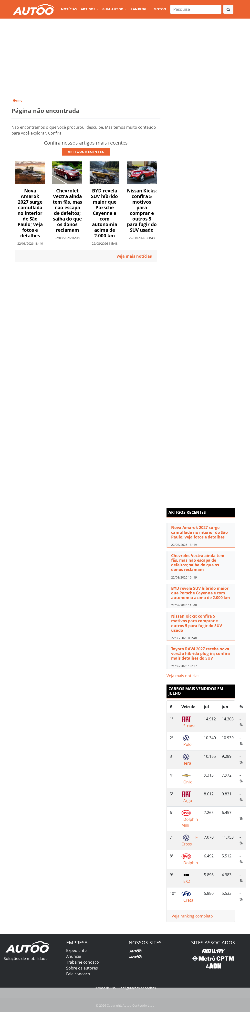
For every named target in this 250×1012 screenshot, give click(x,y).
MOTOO (160, 9)
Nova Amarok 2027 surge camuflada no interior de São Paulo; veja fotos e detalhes (30, 213)
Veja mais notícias (183, 675)
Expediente (76, 950)
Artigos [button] (88, 9)
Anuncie (73, 956)
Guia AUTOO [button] (113, 9)
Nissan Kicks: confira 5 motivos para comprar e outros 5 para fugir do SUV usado (142, 210)
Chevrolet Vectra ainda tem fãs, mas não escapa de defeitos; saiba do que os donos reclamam (67, 210)
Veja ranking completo (192, 916)
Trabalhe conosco (82, 962)
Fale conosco (78, 974)
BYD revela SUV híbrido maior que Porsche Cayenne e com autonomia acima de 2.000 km (104, 213)
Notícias (69, 9)
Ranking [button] (138, 9)
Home (18, 100)
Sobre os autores (82, 968)
